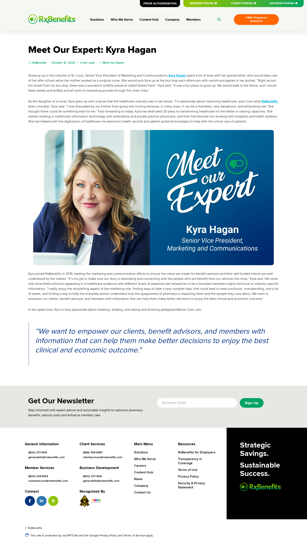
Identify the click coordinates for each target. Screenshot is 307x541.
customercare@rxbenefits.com (48, 481)
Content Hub (149, 20)
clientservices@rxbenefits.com (102, 457)
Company (172, 20)
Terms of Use (188, 470)
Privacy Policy (188, 476)
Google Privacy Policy (103, 535)
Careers (140, 466)
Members (193, 20)
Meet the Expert (113, 62)
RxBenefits (269, 101)
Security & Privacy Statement (191, 485)
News (138, 479)
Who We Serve (122, 20)
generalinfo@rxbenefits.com (46, 457)
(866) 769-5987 (93, 452)
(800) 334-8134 (38, 476)
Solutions (97, 20)
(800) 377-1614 (37, 452)
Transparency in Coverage (190, 461)
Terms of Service (134, 535)
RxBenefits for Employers (197, 452)
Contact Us (142, 492)
